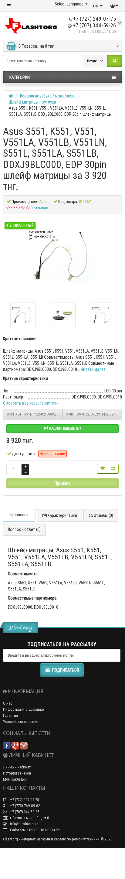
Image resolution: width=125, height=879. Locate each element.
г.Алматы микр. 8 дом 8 (29, 817)
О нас (7, 703)
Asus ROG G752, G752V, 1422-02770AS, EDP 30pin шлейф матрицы (94, 414)
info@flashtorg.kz (23, 823)
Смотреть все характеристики (31, 403)
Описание (22, 515)
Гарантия (10, 715)
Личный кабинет (17, 767)
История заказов (17, 773)
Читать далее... (94, 369)
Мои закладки (15, 779)
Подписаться (65, 670)
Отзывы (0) (103, 515)
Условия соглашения (20, 721)
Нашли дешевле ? (64, 428)
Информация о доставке (23, 709)
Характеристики (62, 515)
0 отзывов (39, 207)
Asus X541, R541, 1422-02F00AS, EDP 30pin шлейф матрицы (34, 414)
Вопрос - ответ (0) (24, 529)
